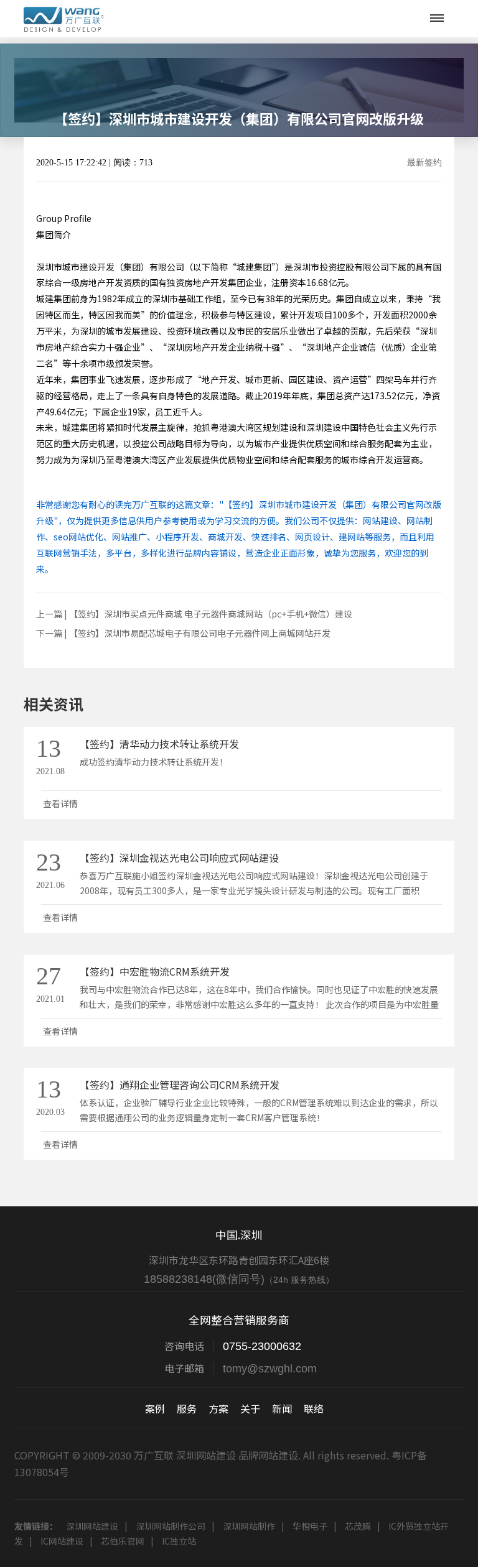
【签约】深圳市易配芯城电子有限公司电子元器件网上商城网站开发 (199, 633)
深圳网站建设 (92, 1526)
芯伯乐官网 (122, 1541)
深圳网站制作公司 (170, 1526)
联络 (314, 1408)
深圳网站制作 (249, 1526)
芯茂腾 (358, 1526)
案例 (155, 1408)
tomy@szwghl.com (270, 1368)
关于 (250, 1408)
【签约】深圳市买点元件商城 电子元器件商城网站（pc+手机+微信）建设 (210, 614)
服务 (187, 1408)
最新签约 (424, 163)
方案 (218, 1408)
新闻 (282, 1408)
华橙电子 (310, 1526)
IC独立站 (179, 1541)
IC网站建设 (61, 1541)
